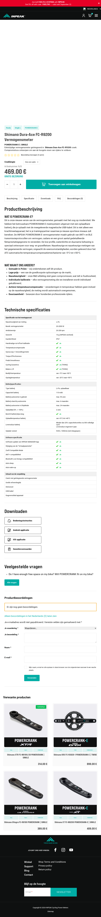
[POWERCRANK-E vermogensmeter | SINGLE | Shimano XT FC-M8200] (75, 800)
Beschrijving (12, 198)
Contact (28, 874)
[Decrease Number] (7, 184)
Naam (7, 647)
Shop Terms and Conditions (52, 862)
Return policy (44, 869)
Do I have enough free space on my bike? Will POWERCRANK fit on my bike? (51, 574)
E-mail (8, 657)
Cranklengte (9, 162)
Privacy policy (45, 865)
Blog (26, 870)
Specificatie (29, 198)
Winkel (28, 862)
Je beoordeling (11, 634)
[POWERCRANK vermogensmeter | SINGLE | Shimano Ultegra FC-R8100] (25, 800)
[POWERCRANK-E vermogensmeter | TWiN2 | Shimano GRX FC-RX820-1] (75, 734)
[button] (92, 8)
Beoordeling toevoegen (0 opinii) (32, 155)
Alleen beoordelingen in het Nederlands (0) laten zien (30, 616)
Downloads (46, 198)
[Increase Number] (20, 184)
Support (28, 866)
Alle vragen (12, 582)
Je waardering (11, 628)
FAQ (59, 198)
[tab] (12, 198)
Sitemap (50, 911)
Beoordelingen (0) (75, 198)
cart (90, 15)
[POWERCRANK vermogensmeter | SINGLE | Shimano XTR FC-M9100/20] (25, 734)
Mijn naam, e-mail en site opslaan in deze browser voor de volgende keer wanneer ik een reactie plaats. (62, 668)
